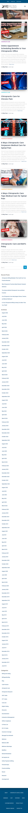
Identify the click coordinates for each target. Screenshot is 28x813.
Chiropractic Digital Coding (16, 792)
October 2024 (5, 393)
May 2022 (4, 498)
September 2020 (6, 567)
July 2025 (4, 360)
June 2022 (4, 494)
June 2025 (4, 363)
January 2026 (5, 338)
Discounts (4, 710)
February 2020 (5, 585)
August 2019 (5, 604)
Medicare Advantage (7, 746)
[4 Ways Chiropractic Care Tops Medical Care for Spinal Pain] (14, 177)
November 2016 (5, 651)
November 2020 (5, 560)
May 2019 (4, 615)
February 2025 (5, 378)
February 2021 (5, 553)
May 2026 (4, 323)
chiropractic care (5, 41)
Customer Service (9, 803)
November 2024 (5, 389)
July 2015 (4, 665)
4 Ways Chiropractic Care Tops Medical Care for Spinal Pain (14, 196)
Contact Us (13, 1)
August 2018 (5, 640)
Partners (17, 798)
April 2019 (4, 618)
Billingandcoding (6, 677)
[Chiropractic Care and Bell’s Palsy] (14, 228)
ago (10, 66)
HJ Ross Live (5, 724)
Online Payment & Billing (8, 761)
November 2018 (5, 633)
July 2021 (4, 534)
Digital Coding (5, 706)
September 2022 (6, 484)
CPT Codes (4, 699)
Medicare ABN (5, 742)
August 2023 (5, 443)
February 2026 (5, 334)
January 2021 (5, 556)
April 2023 (4, 458)
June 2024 (4, 407)
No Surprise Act (5, 757)
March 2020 (4, 582)
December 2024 (5, 385)
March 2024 (4, 418)
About (8, 1)
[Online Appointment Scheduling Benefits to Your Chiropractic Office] (14, 30)
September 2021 (6, 527)
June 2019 (4, 611)
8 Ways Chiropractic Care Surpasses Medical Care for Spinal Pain (13, 145)
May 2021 (4, 542)
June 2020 (4, 575)
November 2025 (5, 345)
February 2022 (5, 509)
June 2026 (4, 320)
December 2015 (5, 662)
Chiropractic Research (6, 138)
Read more (11, 64)
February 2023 (5, 465)
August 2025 (5, 356)
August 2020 (5, 571)
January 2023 (5, 469)
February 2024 (5, 422)
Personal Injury (5, 764)
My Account (19, 1)
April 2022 (4, 502)
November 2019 (5, 596)
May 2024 (4, 411)
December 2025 (5, 342)
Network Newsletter (6, 753)
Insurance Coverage (6, 731)
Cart (11, 798)
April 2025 (4, 371)
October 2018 (5, 636)
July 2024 (4, 403)
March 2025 (4, 374)
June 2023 (4, 451)
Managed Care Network (7, 735)
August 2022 (5, 487)
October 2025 (5, 349)
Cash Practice (5, 684)
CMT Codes (4, 695)
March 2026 (4, 331)
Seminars (5, 798)
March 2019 (4, 622)
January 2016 (5, 658)
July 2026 (4, 316)
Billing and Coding (6, 673)
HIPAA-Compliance (6, 721)
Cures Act (4, 702)
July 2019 (4, 607)
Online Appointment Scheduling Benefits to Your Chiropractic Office (13, 48)
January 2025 (5, 382)
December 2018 (5, 629)
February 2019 (5, 625)
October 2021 (5, 524)
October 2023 (5, 436)
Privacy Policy (19, 803)
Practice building (6, 768)
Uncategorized (5, 779)
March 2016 (4, 655)
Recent (3, 771)
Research (4, 775)
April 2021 (4, 545)
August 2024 (5, 400)
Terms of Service (10, 808)
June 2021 (4, 538)
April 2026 (4, 327)
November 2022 (5, 476)
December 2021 (5, 516)
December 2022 (5, 473)
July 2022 (4, 491)
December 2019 (5, 593)
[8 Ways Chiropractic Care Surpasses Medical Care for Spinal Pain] (14, 127)
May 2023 (4, 454)
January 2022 (5, 513)
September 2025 (6, 352)
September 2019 (6, 600)
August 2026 (5, 312)
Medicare (4, 739)
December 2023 (5, 429)
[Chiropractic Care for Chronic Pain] (14, 81)
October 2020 (5, 564)
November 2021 (5, 520)
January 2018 (5, 644)
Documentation (5, 713)
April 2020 (4, 578)
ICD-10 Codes (5, 728)
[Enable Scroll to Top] (25, 810)
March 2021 (4, 549)
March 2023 (4, 462)
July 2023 (4, 447)
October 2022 (5, 480)
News (23, 798)
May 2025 (4, 367)
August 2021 (5, 531)
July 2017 (4, 647)
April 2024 (4, 414)
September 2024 (6, 396)
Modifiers (4, 750)
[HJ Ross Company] (9, 6)
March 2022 (4, 505)
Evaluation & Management (8, 717)
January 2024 (5, 425)
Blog (3, 680)
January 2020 (5, 589)
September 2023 (6, 440)
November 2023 (5, 433)
